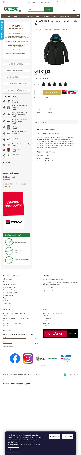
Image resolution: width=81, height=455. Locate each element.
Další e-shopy (46, 318)
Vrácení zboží (46, 323)
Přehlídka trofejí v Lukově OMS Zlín (13, 314)
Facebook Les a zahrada (52, 288)
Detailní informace (39, 98)
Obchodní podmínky (8, 284)
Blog (3, 298)
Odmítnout (54, 436)
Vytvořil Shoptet (72, 374)
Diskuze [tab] (42, 122)
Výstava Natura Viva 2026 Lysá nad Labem (15, 318)
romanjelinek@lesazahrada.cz (54, 279)
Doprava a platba (7, 295)
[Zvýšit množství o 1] (41, 91)
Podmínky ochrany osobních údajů (13, 290)
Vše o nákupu (31, 2)
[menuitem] (5, 16)
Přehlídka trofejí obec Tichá (11, 323)
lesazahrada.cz (50, 291)
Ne (3, 342)
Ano (3, 337)
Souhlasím (67, 436)
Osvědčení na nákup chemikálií (51, 314)
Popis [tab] (36, 122)
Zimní (46, 156)
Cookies (5, 301)
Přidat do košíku (52, 92)
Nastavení (13, 450)
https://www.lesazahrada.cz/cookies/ (26, 444)
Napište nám (44, 2)
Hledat (47, 9)
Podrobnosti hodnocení (59, 30)
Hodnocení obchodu (8, 287)
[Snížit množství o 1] (41, 93)
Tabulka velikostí (7, 303)
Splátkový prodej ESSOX (10, 293)
